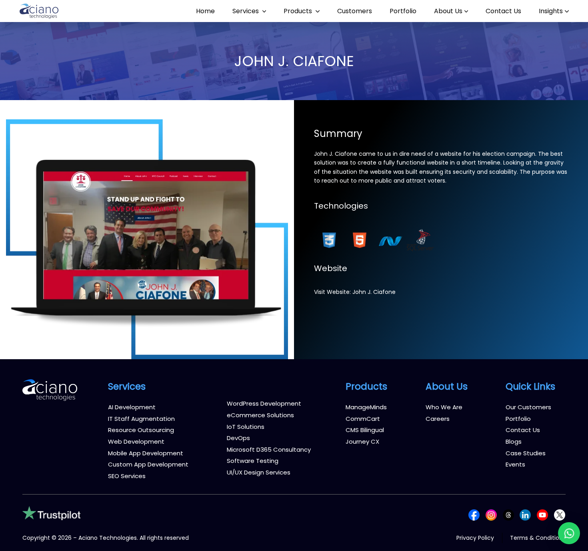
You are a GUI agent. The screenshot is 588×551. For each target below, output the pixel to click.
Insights (551, 11)
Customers (354, 11)
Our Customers (528, 407)
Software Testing (252, 460)
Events (515, 464)
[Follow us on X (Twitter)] (560, 514)
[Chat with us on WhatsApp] (569, 533)
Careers (438, 418)
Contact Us (503, 11)
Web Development (136, 441)
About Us (448, 11)
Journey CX (362, 441)
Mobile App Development (145, 453)
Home (205, 11)
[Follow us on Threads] (508, 514)
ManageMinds (366, 407)
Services (246, 11)
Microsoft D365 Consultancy (269, 449)
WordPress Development (264, 403)
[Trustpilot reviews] (51, 513)
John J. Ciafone (374, 292)
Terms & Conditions (538, 538)
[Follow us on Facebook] (474, 514)
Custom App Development (148, 464)
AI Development (132, 407)
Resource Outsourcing (141, 430)
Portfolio (403, 11)
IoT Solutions (245, 426)
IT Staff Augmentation (141, 418)
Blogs (514, 441)
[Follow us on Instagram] (491, 514)
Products (299, 11)
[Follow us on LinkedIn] (525, 514)
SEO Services (127, 476)
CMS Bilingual (365, 430)
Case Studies (526, 453)
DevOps (238, 438)
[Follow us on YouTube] (542, 514)
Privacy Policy (475, 538)
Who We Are (444, 407)
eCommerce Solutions (260, 415)
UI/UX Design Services (258, 472)
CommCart (363, 418)
